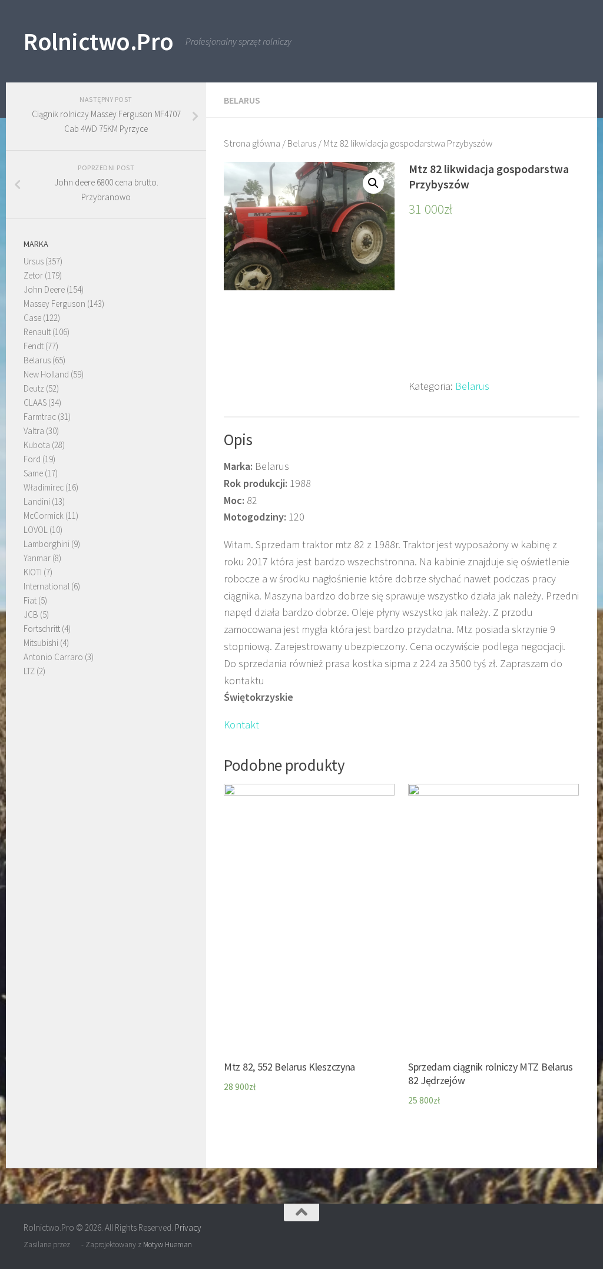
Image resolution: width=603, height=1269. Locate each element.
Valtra (34, 430)
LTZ (29, 671)
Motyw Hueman (167, 1245)
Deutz (34, 388)
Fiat (30, 600)
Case (32, 317)
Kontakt (241, 724)
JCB (31, 614)
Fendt (34, 346)
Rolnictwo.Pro (99, 41)
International (46, 586)
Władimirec (44, 487)
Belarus (242, 100)
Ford (32, 459)
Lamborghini (46, 543)
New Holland (46, 374)
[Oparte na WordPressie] (75, 1244)
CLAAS (35, 402)
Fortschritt (42, 628)
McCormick (44, 515)
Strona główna (252, 143)
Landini (37, 501)
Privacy (188, 1227)
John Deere (44, 289)
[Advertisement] (494, 304)
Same (33, 473)
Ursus (34, 261)
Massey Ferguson (54, 303)
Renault (37, 331)
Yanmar (37, 558)
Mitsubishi (41, 642)
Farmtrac (40, 416)
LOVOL (36, 529)
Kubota (37, 444)
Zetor (33, 275)
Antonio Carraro (53, 656)
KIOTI (33, 572)
